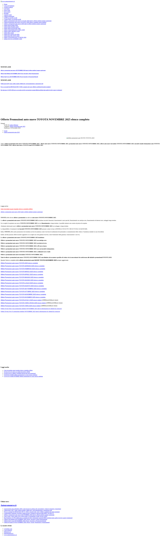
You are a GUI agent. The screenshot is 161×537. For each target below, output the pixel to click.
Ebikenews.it (7, 532)
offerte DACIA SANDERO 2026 (13, 39)
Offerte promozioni (9, 16)
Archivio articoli (8, 7)
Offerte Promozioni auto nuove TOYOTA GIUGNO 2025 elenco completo (22, 280)
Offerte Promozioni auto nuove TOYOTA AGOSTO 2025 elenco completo (22, 286)
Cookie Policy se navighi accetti (12, 19)
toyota (5, 131)
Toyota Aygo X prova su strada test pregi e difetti (17, 372)
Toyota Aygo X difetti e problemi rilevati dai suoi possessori (20, 373)
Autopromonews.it (9, 505)
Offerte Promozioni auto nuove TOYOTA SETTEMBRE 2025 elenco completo (24, 288)
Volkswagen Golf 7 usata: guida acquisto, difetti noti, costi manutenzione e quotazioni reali (22, 83)
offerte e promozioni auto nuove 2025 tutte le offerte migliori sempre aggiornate (22, 212)
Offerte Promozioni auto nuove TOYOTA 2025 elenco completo (19, 263)
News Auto (7, 10)
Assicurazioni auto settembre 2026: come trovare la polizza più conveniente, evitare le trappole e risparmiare (32, 509)
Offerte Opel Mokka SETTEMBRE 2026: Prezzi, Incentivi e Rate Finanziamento (20, 73)
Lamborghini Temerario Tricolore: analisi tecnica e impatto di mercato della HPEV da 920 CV (29, 513)
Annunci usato (8, 14)
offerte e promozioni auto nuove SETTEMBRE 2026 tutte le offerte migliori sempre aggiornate (23, 70)
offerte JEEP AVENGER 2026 (12, 28)
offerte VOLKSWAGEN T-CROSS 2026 (15, 37)
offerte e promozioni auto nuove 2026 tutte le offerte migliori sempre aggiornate (25, 24)
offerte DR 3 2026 (9, 33)
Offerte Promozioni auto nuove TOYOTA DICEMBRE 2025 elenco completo (23, 297)
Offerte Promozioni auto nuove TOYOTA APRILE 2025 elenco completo (22, 274)
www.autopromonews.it (10, 535)
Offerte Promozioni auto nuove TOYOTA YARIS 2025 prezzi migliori (21, 306)
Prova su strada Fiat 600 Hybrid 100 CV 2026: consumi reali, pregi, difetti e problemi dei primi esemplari (26, 86)
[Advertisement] (51, 52)
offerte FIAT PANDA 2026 (11, 27)
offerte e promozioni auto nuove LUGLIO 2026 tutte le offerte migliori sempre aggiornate (27, 21)
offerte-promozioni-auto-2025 (12, 132)
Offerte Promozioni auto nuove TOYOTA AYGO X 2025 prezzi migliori (21, 300)
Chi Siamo (7, 8)
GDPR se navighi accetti (10, 18)
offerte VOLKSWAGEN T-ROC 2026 (14, 30)
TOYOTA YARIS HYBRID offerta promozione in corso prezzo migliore (23, 376)
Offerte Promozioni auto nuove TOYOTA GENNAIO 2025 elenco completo (22, 266)
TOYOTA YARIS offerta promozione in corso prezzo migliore (20, 375)
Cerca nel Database (9, 5)
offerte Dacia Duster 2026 (11, 25)
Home (5, 4)
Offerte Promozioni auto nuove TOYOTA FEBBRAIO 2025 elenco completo (23, 269)
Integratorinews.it (8, 533)
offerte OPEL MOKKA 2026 (12, 31)
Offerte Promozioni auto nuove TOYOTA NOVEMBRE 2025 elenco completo (23, 294)
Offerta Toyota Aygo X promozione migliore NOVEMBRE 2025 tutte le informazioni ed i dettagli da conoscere (30, 311)
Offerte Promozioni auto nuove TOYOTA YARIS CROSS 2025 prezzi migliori (23, 303)
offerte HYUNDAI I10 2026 (11, 34)
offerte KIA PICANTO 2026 (11, 36)
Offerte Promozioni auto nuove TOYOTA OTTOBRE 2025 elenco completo (23, 291)
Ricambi (6, 13)
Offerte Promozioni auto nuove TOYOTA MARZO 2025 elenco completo (22, 271)
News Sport (7, 11)
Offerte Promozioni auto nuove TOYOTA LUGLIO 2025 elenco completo (22, 283)
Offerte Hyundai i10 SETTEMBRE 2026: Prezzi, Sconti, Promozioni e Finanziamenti (27, 522)
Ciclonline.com (8, 529)
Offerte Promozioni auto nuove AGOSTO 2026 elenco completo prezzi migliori (25, 22)
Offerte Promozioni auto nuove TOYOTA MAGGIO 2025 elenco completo (22, 277)
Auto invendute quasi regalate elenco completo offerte (17, 209)
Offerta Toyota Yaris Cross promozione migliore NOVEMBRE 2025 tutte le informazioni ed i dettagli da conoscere (31, 308)
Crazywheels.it (8, 530)
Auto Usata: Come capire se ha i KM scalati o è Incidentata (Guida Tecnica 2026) (25, 516)
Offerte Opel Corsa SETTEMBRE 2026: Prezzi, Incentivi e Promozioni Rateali (19, 76)
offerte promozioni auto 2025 (17, 126)
